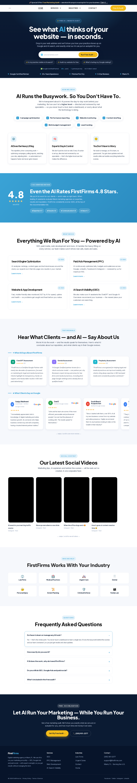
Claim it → (104, 2)
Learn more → (17, 273)
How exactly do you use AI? (38, 652)
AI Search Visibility (54, 768)
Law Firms (79, 757)
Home (40, 8)
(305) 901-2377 (110, 757)
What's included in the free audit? (41, 679)
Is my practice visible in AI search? (40, 62)
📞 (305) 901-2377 (80, 733)
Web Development (54, 764)
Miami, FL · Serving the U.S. (114, 764)
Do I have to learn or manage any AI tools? (44, 635)
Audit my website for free (69, 62)
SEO (48, 757)
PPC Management (54, 760)
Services (54, 8)
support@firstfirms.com (113, 760)
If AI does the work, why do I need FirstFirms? (46, 661)
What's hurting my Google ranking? (98, 62)
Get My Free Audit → (57, 733)
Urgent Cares (80, 760)
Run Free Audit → (88, 55)
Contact (92, 8)
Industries (73, 8)
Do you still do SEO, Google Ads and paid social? (47, 670)
